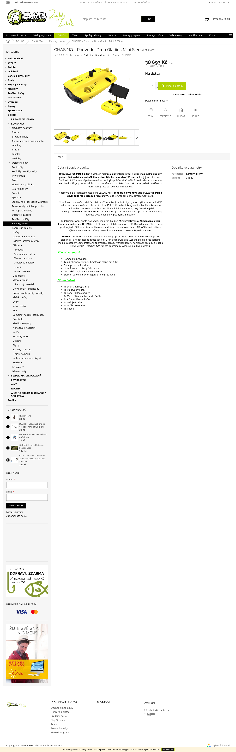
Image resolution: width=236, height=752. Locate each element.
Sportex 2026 (15, 110)
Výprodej (13, 101)
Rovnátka (19, 249)
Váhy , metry (19, 306)
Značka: (122, 55)
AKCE (14, 384)
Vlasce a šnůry (20, 279)
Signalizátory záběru (23, 184)
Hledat (148, 19)
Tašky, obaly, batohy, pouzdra (28, 206)
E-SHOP (12, 114)
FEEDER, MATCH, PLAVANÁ (26, 375)
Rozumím (168, 749)
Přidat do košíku (174, 86)
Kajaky (11, 106)
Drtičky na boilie (21, 353)
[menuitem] (16, 35)
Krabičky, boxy (20, 336)
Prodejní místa (142, 2)
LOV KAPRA (17, 123)
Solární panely (20, 188)
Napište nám (58, 720)
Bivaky (15, 132)
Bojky (15, 301)
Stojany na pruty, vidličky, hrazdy (30, 201)
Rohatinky (18, 319)
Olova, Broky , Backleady (26, 288)
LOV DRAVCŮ (18, 380)
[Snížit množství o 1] (156, 88)
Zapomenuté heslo (16, 515)
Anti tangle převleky (24, 254)
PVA (15, 310)
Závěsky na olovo (23, 258)
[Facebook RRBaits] (145, 714)
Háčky (16, 232)
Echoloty (16, 145)
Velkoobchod (15, 58)
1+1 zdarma (14, 97)
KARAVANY (18, 366)
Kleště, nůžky (20, 297)
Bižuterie (18, 245)
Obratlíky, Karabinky (24, 236)
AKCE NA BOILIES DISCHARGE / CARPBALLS (28, 394)
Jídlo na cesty (19, 371)
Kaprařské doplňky (22, 227)
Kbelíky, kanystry (22, 323)
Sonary (12, 62)
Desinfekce (19, 275)
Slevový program (60, 732)
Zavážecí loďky (16, 93)
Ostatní (12, 67)
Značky (12, 400)
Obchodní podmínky (90, 2)
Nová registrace (14, 511)
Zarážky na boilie (22, 349)
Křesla (15, 149)
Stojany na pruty (17, 84)
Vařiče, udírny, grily (19, 75)
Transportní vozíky (22, 210)
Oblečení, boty (20, 162)
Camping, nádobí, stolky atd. (28, 314)
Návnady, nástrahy (22, 127)
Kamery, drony (20, 223)
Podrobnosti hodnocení (96, 55)
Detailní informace (155, 100)
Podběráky (17, 167)
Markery (17, 362)
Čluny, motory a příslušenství (28, 141)
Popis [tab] (60, 156)
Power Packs (18, 175)
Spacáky (16, 197)
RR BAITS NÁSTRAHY (22, 119)
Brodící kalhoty (20, 136)
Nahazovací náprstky (24, 327)
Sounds (16, 193)
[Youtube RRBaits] (153, 714)
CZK (211, 2)
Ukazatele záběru (21, 214)
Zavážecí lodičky (20, 219)
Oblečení (13, 71)
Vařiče (16, 332)
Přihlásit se (16, 505)
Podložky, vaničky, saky (24, 171)
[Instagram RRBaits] (149, 714)
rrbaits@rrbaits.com (159, 710)
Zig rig (16, 345)
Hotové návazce (21, 271)
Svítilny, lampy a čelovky (26, 240)
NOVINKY (16, 388)
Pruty (11, 80)
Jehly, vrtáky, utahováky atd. (28, 358)
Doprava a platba (117, 2)
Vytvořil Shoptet (221, 745)
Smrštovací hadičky (24, 262)
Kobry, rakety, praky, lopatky (28, 293)
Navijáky (13, 88)
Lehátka (16, 153)
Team (54, 724)
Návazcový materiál (23, 284)
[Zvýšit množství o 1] (156, 84)
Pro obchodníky (59, 728)
